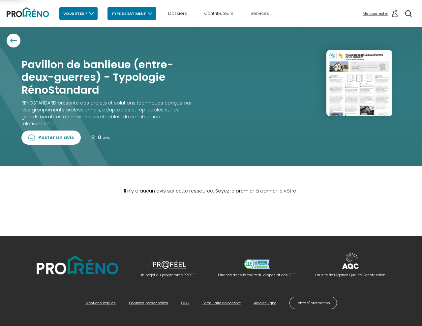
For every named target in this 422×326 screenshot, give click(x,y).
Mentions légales (100, 303)
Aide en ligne (265, 303)
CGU (185, 303)
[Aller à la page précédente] (13, 40)
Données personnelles (148, 303)
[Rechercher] (408, 13)
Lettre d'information (313, 303)
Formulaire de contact (221, 303)
